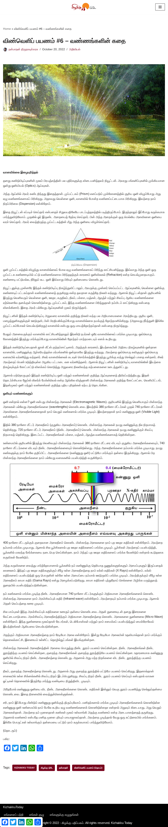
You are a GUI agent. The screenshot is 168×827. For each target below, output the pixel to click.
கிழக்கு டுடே (47, 767)
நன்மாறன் (63, 767)
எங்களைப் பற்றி (14, 814)
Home (7, 28)
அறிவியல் (74, 49)
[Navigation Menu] (160, 6)
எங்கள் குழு (36, 814)
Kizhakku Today (24, 767)
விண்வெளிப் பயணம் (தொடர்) (88, 767)
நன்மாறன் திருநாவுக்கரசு (23, 49)
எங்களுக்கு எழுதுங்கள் (64, 814)
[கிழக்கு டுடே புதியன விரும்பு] (84, 7)
